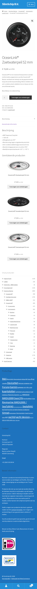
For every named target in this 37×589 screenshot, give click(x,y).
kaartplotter (8, 391)
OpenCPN (18, 398)
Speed (12, 337)
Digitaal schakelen (24, 383)
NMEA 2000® (9, 300)
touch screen (29, 413)
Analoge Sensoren (11, 297)
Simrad (5, 412)
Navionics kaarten (13, 395)
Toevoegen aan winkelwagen (20, 97)
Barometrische (17, 379)
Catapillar (4, 383)
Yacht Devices (8, 361)
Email (4, 458)
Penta (33, 398)
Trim (11, 343)
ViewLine (8, 355)
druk (31, 383)
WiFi (6, 417)
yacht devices (23, 417)
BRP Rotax (28, 379)
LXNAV (6, 282)
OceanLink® (21, 11)
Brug (32, 379)
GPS (25, 387)
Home (5, 11)
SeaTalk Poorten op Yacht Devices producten (15, 409)
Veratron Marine (13, 11)
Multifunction (14, 327)
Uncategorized (8, 288)
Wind (11, 349)
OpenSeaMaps (27, 398)
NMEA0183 (25, 395)
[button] (32, 20)
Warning (12, 346)
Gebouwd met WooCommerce (20, 578)
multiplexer (5, 395)
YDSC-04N (17, 420)
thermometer (20, 413)
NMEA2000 (8, 398)
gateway (21, 387)
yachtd (11, 417)
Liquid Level (5, 13)
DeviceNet (12, 383)
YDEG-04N (9, 420)
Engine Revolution (15, 321)
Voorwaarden (6, 578)
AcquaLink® (9, 294)
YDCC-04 (31, 417)
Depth (12, 318)
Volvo (3, 417)
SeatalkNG (28, 406)
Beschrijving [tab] (6, 119)
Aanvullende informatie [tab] (9, 124)
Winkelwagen (28, 584)
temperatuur (12, 413)
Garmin (13, 387)
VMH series (9, 358)
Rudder (12, 334)
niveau (20, 395)
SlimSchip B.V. (10, 4)
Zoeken (18, 586)
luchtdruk (18, 392)
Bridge (23, 379)
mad (31, 392)
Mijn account (6, 586)
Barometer (10, 379)
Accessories (11, 306)
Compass (12, 315)
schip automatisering (18, 407)
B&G (4, 378)
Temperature (13, 340)
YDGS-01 (13, 420)
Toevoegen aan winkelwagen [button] (18, 187)
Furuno (6, 387)
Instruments (29, 11)
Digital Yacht (7, 278)
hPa (27, 387)
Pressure (12, 331)
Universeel (9, 352)
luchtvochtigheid (26, 392)
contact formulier (16, 510)
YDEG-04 (4, 420)
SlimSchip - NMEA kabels (11, 285)
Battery (12, 312)
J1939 (30, 387)
